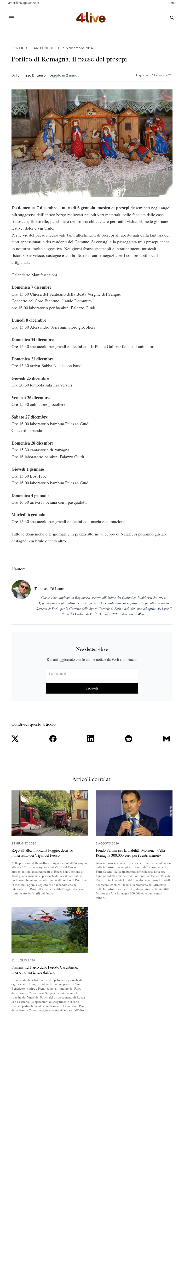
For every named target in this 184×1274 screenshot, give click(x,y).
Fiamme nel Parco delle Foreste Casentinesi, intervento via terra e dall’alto (45, 970)
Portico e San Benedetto (36, 48)
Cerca (172, 3)
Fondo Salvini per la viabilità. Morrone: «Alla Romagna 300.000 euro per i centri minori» (130, 853)
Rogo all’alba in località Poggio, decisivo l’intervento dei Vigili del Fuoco (42, 853)
